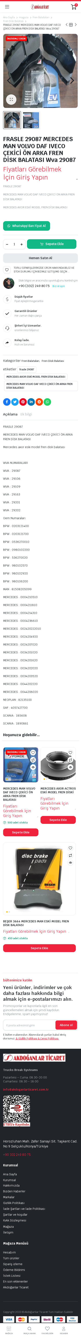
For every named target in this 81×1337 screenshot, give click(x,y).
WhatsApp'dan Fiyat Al (29, 226)
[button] (11, 99)
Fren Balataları (41, 17)
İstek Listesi (11, 1276)
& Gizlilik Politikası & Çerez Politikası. (37, 1038)
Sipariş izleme (12, 1264)
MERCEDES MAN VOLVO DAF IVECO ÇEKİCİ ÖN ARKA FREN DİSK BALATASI (39, 385)
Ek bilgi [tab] (26, 414)
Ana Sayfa (9, 17)
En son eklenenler (15, 1281)
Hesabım (9, 1252)
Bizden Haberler (14, 1191)
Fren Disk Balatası (13, 21)
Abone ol (66, 1025)
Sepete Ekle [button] (21, 832)
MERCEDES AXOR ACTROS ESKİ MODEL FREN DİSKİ (58, 790)
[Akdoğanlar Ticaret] (40, 6)
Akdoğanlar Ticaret (16, 1287)
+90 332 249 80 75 (17, 1154)
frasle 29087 (27, 369)
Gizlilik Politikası (14, 1203)
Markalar (9, 1197)
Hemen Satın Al (40, 258)
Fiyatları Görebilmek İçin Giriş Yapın (32, 173)
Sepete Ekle (54, 244)
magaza (23, 17)
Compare (33, 760)
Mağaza (8, 1227)
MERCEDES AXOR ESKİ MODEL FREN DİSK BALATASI (35, 376)
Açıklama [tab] (10, 414)
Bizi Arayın (59, 286)
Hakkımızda (11, 1185)
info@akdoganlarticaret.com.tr (26, 1089)
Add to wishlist (7, 270)
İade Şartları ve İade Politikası (24, 1209)
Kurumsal (9, 1180)
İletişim (8, 1232)
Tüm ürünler (11, 1258)
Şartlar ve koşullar (15, 1214)
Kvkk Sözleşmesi (14, 1220)
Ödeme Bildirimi (14, 1270)
